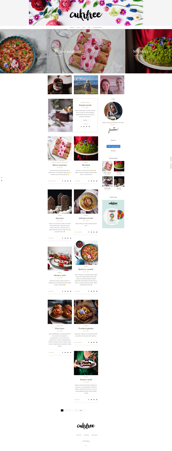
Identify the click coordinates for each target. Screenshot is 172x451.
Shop (89, 27)
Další (81, 410)
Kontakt (79, 435)
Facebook (86, 435)
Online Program (97, 27)
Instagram (94, 435)
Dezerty (83, 102)
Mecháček (141, 51)
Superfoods (65, 162)
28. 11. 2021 (60, 220)
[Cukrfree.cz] (86, 14)
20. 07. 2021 (86, 271)
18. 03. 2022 (137, 55)
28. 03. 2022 (58, 55)
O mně (83, 27)
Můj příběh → (113, 124)
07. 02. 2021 (60, 331)
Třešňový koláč (86, 379)
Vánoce (88, 102)
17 (76, 410)
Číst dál (85, 120)
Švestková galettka (86, 328)
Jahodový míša (60, 275)
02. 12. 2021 (85, 107)
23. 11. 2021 (86, 220)
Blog (78, 27)
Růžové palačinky (68, 51)
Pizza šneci (59, 328)
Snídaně (59, 162)
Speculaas (60, 218)
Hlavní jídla (60, 325)
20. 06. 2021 (60, 277)
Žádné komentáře (52, 181)
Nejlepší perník (85, 105)
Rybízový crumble (86, 269)
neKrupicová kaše (86, 218)
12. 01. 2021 (86, 331)
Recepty (72, 27)
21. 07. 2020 (86, 382)
